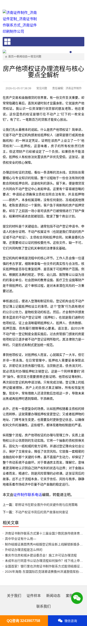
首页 (11, 56)
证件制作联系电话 (27, 495)
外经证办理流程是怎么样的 (23, 549)
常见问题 (36, 56)
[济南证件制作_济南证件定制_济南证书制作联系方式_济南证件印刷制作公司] (21, 22)
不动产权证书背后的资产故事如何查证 (41, 512)
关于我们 (14, 596)
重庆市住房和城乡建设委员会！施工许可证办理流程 (41, 555)
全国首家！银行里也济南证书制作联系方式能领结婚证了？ (45, 566)
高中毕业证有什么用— (20, 539)
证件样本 (34, 596)
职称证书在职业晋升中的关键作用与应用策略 (46, 504)
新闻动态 (22, 56)
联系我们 (43, 606)
